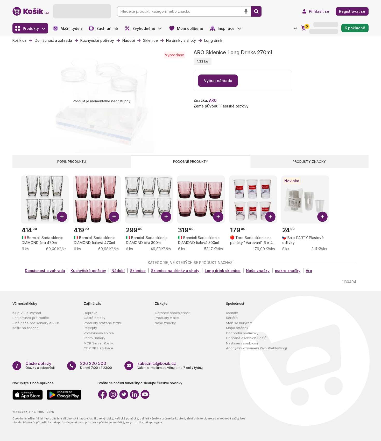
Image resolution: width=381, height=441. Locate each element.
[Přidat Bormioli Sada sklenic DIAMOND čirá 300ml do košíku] (166, 217)
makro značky (287, 270)
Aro (309, 270)
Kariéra (232, 318)
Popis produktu (71, 161)
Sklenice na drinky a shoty (175, 270)
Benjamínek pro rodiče (30, 318)
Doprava (90, 313)
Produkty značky (309, 161)
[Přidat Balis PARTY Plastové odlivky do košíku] (322, 217)
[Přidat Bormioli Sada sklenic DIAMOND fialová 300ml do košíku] (218, 217)
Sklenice (138, 270)
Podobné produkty (190, 161)
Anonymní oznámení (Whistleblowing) (256, 348)
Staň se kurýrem (239, 323)
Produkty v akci (167, 318)
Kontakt (232, 313)
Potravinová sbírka (99, 333)
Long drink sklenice (223, 270)
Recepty (90, 328)
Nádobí (118, 270)
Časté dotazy (94, 318)
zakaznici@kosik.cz (156, 363)
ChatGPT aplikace (98, 348)
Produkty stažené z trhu (103, 323)
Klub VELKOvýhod (26, 313)
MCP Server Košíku (99, 343)
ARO (213, 100)
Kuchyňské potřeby (88, 270)
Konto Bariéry (94, 338)
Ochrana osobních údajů (246, 338)
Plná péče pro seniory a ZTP (35, 323)
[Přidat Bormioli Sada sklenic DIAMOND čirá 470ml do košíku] (62, 217)
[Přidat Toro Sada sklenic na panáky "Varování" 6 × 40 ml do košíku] (270, 217)
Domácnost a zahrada (45, 270)
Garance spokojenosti (172, 313)
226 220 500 (93, 363)
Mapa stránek (237, 328)
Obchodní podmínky (242, 333)
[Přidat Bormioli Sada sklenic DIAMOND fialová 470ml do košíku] (114, 217)
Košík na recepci (25, 328)
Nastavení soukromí (242, 343)
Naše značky (258, 270)
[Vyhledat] (256, 11)
